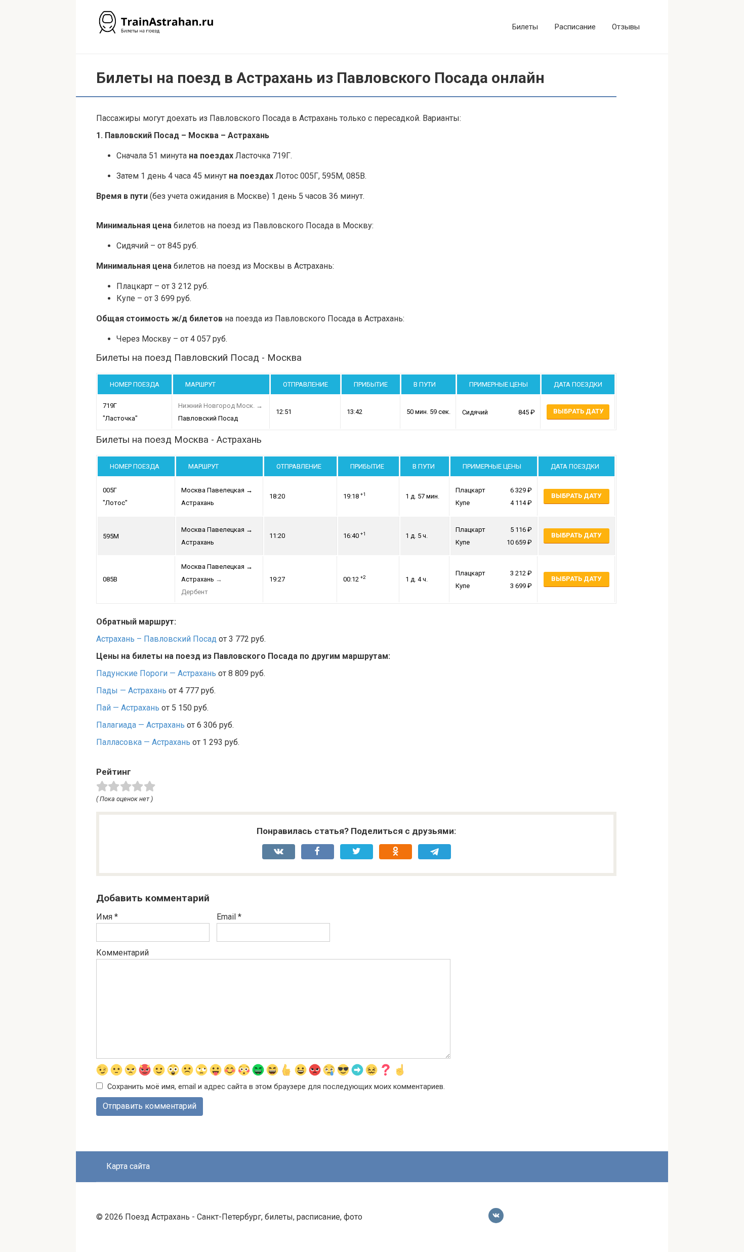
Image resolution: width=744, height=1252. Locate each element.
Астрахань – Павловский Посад (156, 639)
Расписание (575, 26)
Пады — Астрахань (131, 690)
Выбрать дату (578, 411)
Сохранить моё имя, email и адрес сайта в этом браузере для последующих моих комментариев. (276, 1086)
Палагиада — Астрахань (140, 725)
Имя (107, 917)
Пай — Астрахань (127, 708)
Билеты (525, 26)
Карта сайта (128, 1166)
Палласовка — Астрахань (143, 742)
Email (229, 917)
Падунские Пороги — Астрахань (156, 673)
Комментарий (122, 952)
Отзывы (626, 26)
